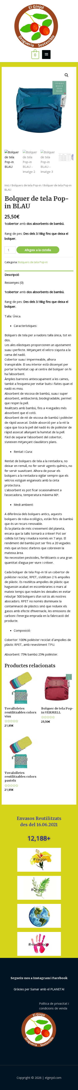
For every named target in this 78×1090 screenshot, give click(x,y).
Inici (7, 185)
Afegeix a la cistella (38, 250)
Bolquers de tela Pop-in (26, 185)
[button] (66, 75)
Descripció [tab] (12, 274)
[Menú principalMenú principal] (46, 54)
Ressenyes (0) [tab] (14, 282)
